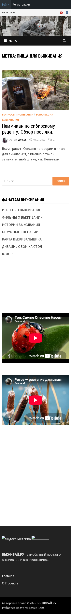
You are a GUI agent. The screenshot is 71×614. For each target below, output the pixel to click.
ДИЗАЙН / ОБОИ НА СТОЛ (22, 246)
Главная (8, 576)
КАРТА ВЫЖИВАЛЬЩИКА (22, 239)
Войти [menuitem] (5, 4)
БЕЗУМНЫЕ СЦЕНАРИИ (20, 232)
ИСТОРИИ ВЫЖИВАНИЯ (21, 224)
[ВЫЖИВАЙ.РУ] (35, 25)
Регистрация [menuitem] (21, 4)
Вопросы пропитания (17, 114)
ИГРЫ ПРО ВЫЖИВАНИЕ (21, 210)
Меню (13, 41)
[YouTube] (62, 12)
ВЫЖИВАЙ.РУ (46, 603)
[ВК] (67, 12)
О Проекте (10, 583)
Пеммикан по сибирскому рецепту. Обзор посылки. (28, 129)
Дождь (22, 139)
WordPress (27, 608)
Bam (41, 608)
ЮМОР (7, 254)
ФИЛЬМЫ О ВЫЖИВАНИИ (22, 217)
